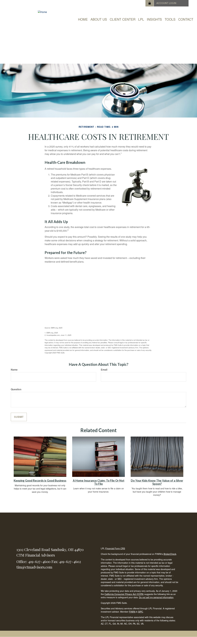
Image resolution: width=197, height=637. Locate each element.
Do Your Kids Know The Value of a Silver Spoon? (157, 482)
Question (16, 389)
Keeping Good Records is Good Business (40, 480)
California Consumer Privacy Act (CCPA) (124, 594)
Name (14, 369)
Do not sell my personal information (156, 597)
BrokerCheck (170, 553)
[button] (98, 19)
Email (104, 369)
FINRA (132, 611)
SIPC (140, 611)
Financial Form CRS (115, 548)
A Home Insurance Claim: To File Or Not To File (98, 482)
